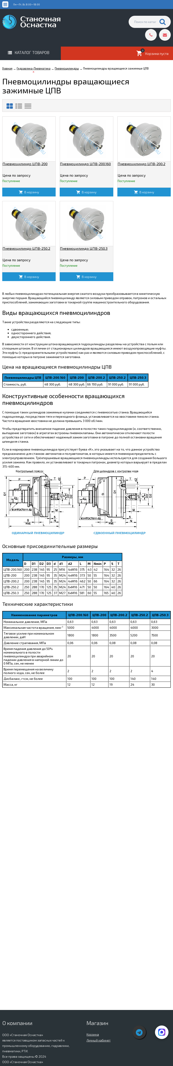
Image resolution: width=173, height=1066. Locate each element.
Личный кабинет (98, 1040)
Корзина (92, 1034)
